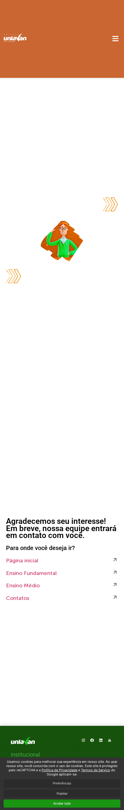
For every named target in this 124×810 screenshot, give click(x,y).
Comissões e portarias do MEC (43, 778)
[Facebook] (92, 740)
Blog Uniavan (25, 770)
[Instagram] (83, 740)
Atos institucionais (30, 762)
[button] (25, 755)
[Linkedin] (100, 740)
